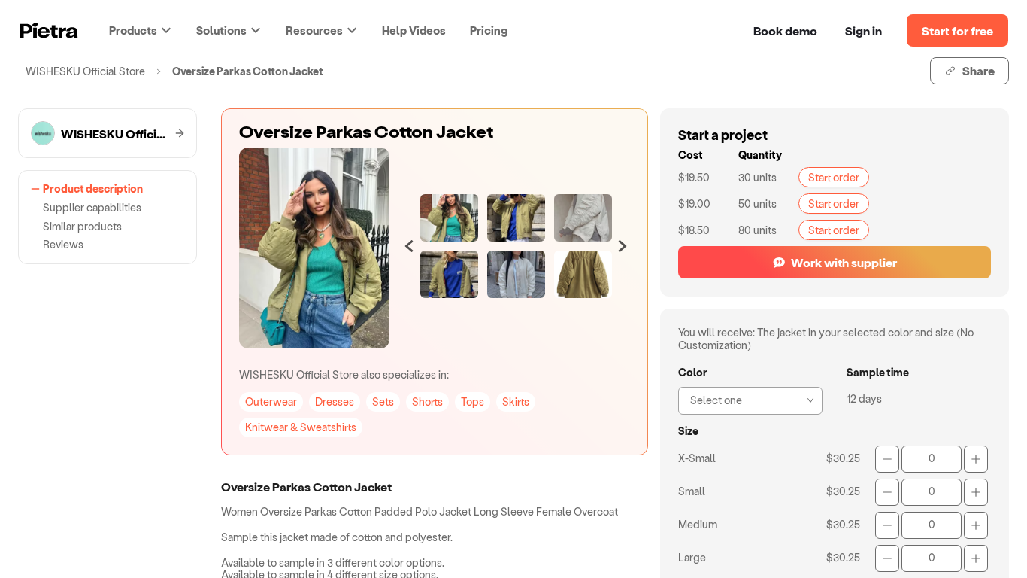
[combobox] (745, 399)
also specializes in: (344, 374)
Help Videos (414, 30)
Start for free (957, 30)
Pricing (488, 30)
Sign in (863, 30)
